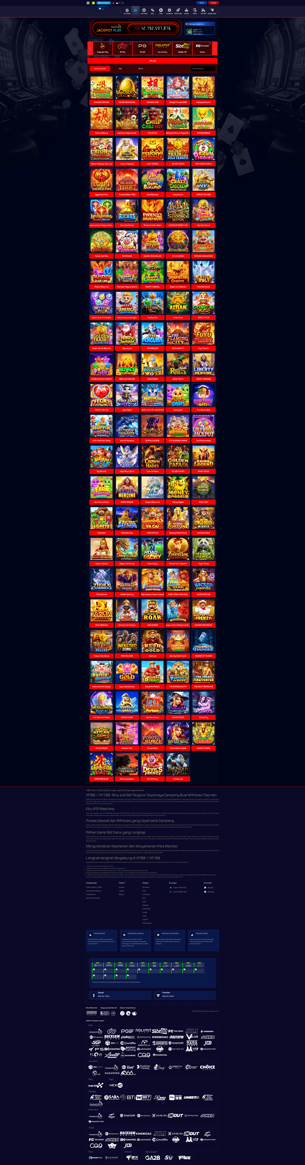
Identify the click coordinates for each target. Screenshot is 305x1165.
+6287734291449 (179, 888)
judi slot (114, 877)
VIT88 (87, 799)
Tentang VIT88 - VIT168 (93, 887)
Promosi (121, 887)
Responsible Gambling (93, 891)
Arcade (186, 13)
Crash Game (178, 13)
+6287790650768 (179, 892)
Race (152, 13)
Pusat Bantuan (91, 894)
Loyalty (121, 891)
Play (117, 30)
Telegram (211, 888)
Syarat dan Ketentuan (93, 898)
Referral (121, 894)
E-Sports (203, 13)
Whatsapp (211, 892)
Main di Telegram (104, 3)
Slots (135, 13)
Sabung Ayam (212, 13)
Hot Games (127, 13)
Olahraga (169, 13)
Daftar (213, 3)
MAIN (103, 180)
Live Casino (144, 13)
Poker (195, 13)
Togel (161, 13)
